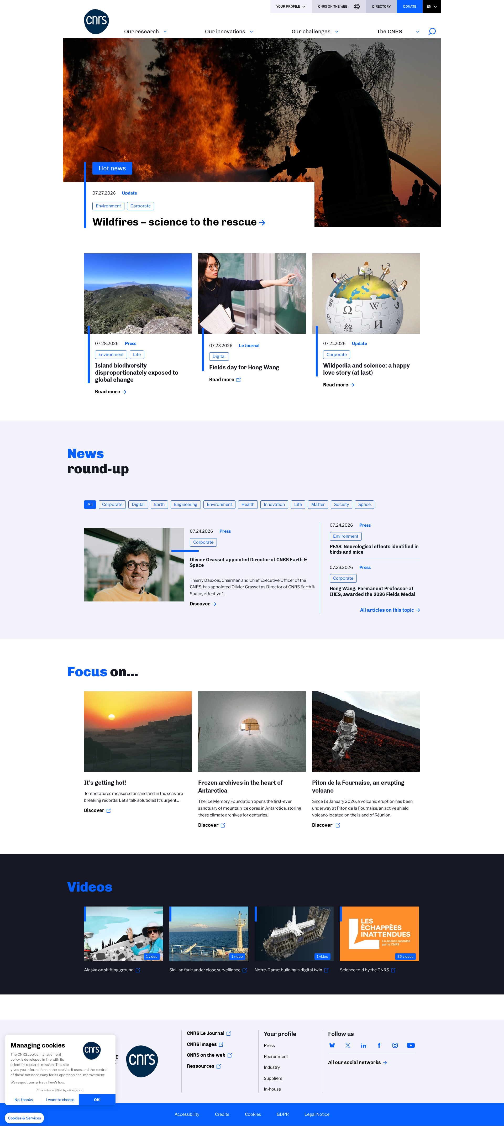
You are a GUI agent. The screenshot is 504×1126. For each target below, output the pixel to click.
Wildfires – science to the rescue (174, 222)
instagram (395, 1045)
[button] (24, 1118)
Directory (381, 6)
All (90, 504)
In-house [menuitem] (272, 1089)
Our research (141, 31)
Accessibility (187, 1114)
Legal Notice (316, 1114)
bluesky (332, 1045)
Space (364, 504)
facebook (379, 1045)
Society (341, 504)
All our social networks (349, 1062)
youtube (411, 1045)
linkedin (364, 1045)
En (429, 6)
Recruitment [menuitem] (276, 1056)
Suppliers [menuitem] (273, 1078)
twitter (348, 1045)
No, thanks (23, 1099)
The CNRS (389, 31)
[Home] (101, 21)
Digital (138, 504)
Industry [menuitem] (272, 1067)
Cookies (253, 1114)
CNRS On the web (333, 6)
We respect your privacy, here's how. (37, 1082)
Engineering (185, 504)
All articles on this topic (387, 610)
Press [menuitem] (269, 1045)
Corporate (112, 504)
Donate (409, 6)
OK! (97, 1099)
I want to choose (60, 1099)
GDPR (283, 1114)
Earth (159, 504)
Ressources (200, 1066)
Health (248, 504)
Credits (222, 1114)
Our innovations (225, 31)
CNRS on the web (206, 1055)
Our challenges (311, 31)
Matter (318, 504)
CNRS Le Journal (205, 1033)
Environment (219, 504)
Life (298, 504)
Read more (107, 392)
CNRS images (202, 1044)
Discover (200, 604)
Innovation (274, 504)
